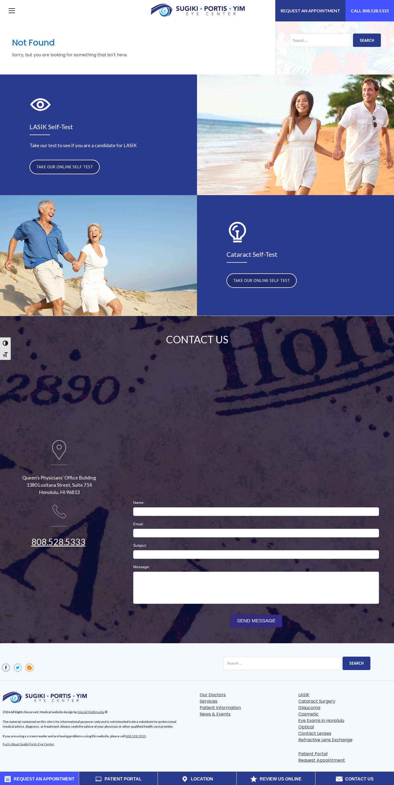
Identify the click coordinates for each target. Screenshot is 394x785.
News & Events (215, 714)
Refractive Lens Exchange (325, 740)
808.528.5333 (58, 542)
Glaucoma (309, 708)
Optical (306, 727)
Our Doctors (213, 695)
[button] (11, 10)
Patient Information (220, 708)
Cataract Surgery (316, 701)
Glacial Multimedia (90, 712)
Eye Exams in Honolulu (321, 720)
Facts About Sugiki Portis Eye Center (28, 744)
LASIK (303, 695)
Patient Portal (313, 754)
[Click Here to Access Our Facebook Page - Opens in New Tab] (6, 668)
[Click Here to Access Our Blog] (29, 668)
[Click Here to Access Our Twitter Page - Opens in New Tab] (18, 668)
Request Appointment (321, 760)
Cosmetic (308, 714)
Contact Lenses (314, 733)
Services (208, 701)
